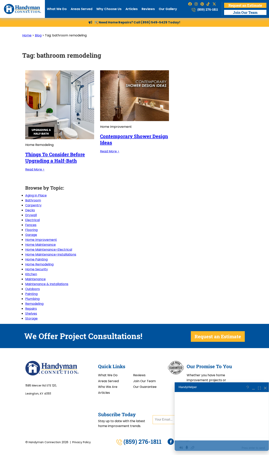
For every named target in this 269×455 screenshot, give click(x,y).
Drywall (31, 215)
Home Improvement (41, 239)
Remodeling (34, 303)
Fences (30, 225)
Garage (31, 235)
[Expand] (259, 387)
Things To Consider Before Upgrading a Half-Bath (55, 157)
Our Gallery (168, 9)
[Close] (265, 387)
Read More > (35, 169)
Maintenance (35, 279)
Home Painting (36, 259)
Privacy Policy (81, 442)
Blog (38, 35)
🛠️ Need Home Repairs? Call (117, 22)
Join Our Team (245, 12)
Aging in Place (36, 195)
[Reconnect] (247, 387)
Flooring (31, 230)
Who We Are (107, 387)
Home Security (36, 269)
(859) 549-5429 (154, 22)
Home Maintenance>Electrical (48, 249)
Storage (31, 318)
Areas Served (81, 9)
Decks (30, 210)
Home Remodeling (39, 264)
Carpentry (33, 205)
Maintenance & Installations (46, 284)
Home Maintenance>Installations (50, 254)
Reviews (148, 9)
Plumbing (32, 299)
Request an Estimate (245, 5)
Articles (131, 9)
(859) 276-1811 (207, 9)
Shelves (31, 313)
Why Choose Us (109, 9)
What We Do (57, 9)
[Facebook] (171, 441)
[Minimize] (253, 387)
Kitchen (31, 274)
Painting (31, 294)
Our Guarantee (145, 387)
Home (27, 35)
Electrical (32, 220)
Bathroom (33, 200)
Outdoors (32, 289)
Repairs (31, 308)
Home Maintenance (40, 244)
